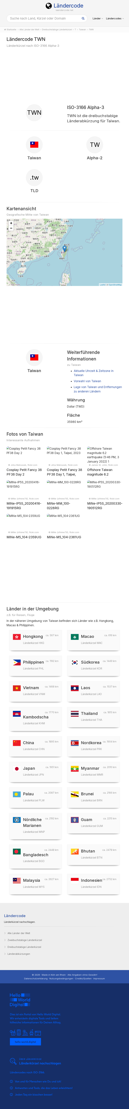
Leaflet (102, 284)
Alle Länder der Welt (19, 933)
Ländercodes (113, 18)
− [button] (11, 228)
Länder (97, 18)
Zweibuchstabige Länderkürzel (25, 940)
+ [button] (11, 223)
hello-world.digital (25, 1041)
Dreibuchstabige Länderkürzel (24, 947)
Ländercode (68, 5)
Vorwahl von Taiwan (87, 381)
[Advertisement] (64, 75)
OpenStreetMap (115, 284)
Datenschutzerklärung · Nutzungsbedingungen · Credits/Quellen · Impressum (64, 978)
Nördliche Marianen (34, 825)
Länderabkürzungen (19, 953)
